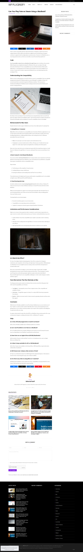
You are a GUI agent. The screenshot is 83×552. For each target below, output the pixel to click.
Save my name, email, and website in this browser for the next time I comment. (23, 462)
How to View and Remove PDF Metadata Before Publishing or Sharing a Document (18, 411)
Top (74, 549)
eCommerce (58, 497)
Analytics (57, 491)
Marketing (57, 508)
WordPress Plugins (59, 535)
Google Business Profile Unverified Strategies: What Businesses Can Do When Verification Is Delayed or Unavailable (41, 412)
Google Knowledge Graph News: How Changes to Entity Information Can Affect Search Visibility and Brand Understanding (22, 522)
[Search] (74, 4)
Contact (52, 4)
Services (46, 4)
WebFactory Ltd (25, 545)
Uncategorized (58, 530)
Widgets (57, 532)
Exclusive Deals (59, 4)
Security (57, 516)
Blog (34, 4)
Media (57, 510)
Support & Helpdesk (59, 524)
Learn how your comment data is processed (30, 474)
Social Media (58, 521)
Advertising (58, 488)
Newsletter (58, 513)
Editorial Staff (12, 13)
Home (29, 4)
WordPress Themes (59, 538)
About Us (40, 4)
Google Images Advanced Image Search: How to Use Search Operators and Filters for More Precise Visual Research (18, 433)
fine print (4, 548)
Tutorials (57, 527)
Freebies (57, 502)
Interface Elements (59, 505)
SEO (56, 519)
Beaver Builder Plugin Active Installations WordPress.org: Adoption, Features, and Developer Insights (40, 433)
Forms (57, 499)
